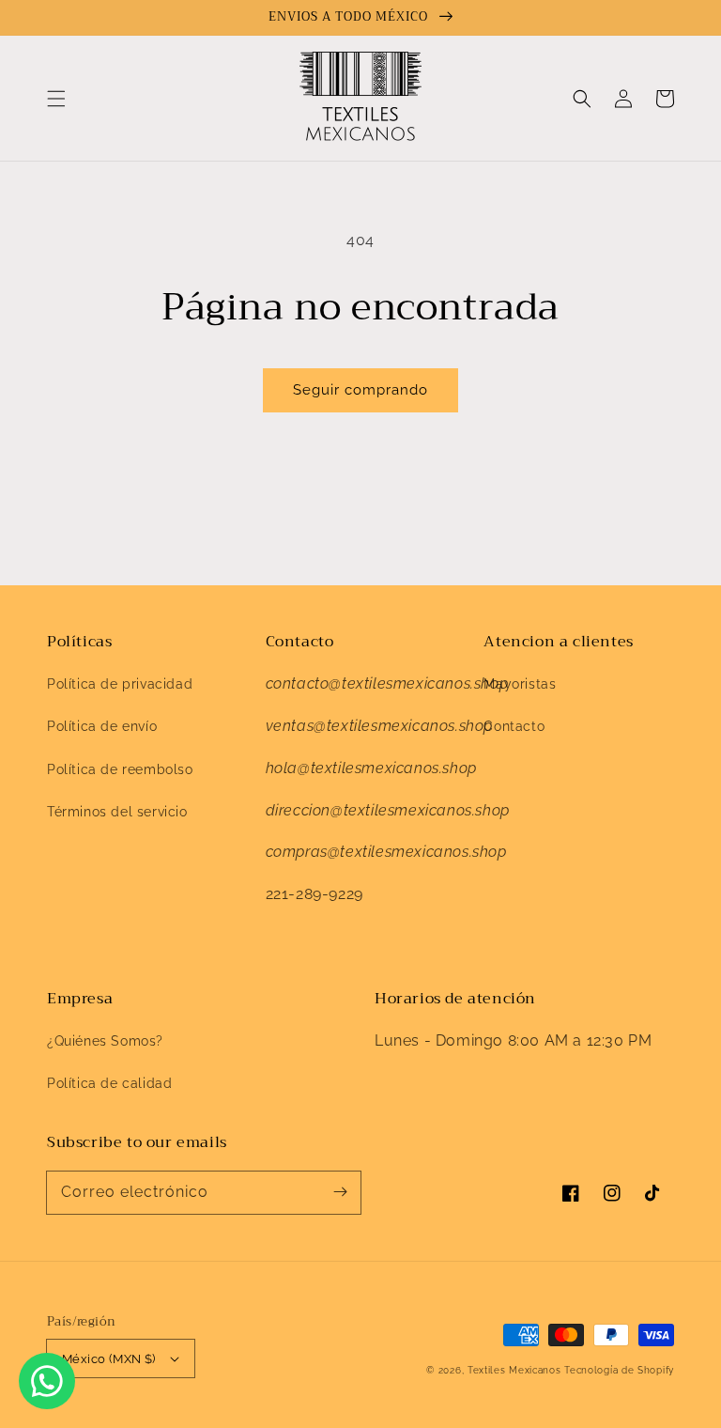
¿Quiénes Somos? (105, 1040)
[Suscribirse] (339, 1192)
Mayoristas (519, 683)
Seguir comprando (360, 389)
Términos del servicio (117, 811)
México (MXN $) (109, 1359)
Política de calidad (109, 1083)
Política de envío (102, 726)
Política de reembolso (120, 769)
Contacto (514, 726)
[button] (56, 98)
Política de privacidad (119, 683)
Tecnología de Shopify (619, 1370)
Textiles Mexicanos (516, 1370)
